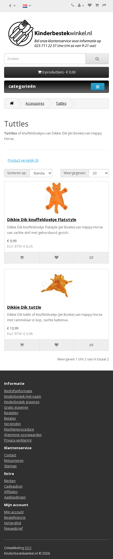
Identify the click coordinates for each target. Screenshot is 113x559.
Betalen (10, 418)
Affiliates (11, 491)
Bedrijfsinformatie (18, 391)
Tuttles (61, 103)
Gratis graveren (16, 407)
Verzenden (12, 424)
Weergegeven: (75, 173)
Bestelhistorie (15, 517)
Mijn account (14, 512)
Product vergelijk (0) (23, 160)
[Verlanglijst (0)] (90, 5)
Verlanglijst (12, 523)
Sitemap (10, 466)
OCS (28, 548)
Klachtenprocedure (19, 429)
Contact (10, 455)
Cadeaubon (13, 486)
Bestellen (11, 413)
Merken (10, 480)
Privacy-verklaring (18, 440)
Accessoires (35, 103)
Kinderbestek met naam (22, 396)
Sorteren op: (17, 173)
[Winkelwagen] (97, 5)
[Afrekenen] (104, 5)
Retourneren (14, 460)
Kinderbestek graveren (21, 402)
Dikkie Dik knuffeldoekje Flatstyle (41, 219)
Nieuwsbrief (13, 528)
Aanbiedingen (15, 497)
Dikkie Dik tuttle (24, 307)
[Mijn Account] (81, 5)
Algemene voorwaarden (23, 434)
